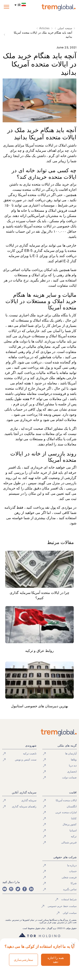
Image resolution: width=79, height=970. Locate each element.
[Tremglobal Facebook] (24, 889)
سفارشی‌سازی (23, 960)
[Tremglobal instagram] (11, 889)
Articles (44, 28)
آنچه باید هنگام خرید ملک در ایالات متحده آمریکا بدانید (43, 35)
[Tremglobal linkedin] (31, 889)
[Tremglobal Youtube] (4, 889)
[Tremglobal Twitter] (18, 889)
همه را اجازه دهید (56, 960)
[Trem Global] (39, 732)
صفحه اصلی (64, 28)
